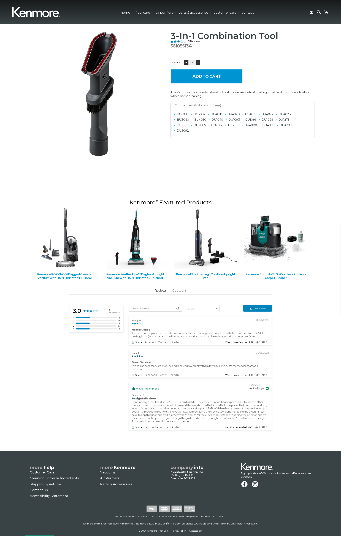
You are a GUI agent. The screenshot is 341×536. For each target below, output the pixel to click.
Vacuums (107, 472)
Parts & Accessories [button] (193, 13)
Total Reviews (114, 313)
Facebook (151, 342)
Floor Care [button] (143, 13)
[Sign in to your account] (311, 13)
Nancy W (136, 320)
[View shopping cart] (326, 12)
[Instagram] (256, 484)
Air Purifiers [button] (164, 13)
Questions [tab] (179, 290)
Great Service (141, 362)
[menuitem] (125, 12)
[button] (242, 41)
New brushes (141, 329)
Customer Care (42, 472)
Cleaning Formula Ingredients (54, 478)
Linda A (135, 353)
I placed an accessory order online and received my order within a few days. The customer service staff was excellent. (195, 367)
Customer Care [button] (225, 13)
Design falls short (144, 398)
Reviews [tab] (161, 290)
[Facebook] (246, 484)
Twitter (162, 342)
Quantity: (175, 62)
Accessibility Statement (49, 496)
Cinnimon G (138, 395)
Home (125, 13)
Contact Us (39, 490)
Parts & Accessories (116, 484)
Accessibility (195, 530)
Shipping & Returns (46, 484)
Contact (248, 13)
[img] (178, 41)
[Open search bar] (319, 12)
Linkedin (173, 342)
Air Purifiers (109, 478)
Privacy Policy (179, 530)
